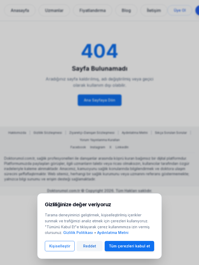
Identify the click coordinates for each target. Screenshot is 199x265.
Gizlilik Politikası (78, 232)
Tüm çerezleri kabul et (129, 246)
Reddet (89, 246)
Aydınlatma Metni (113, 232)
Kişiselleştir (59, 246)
